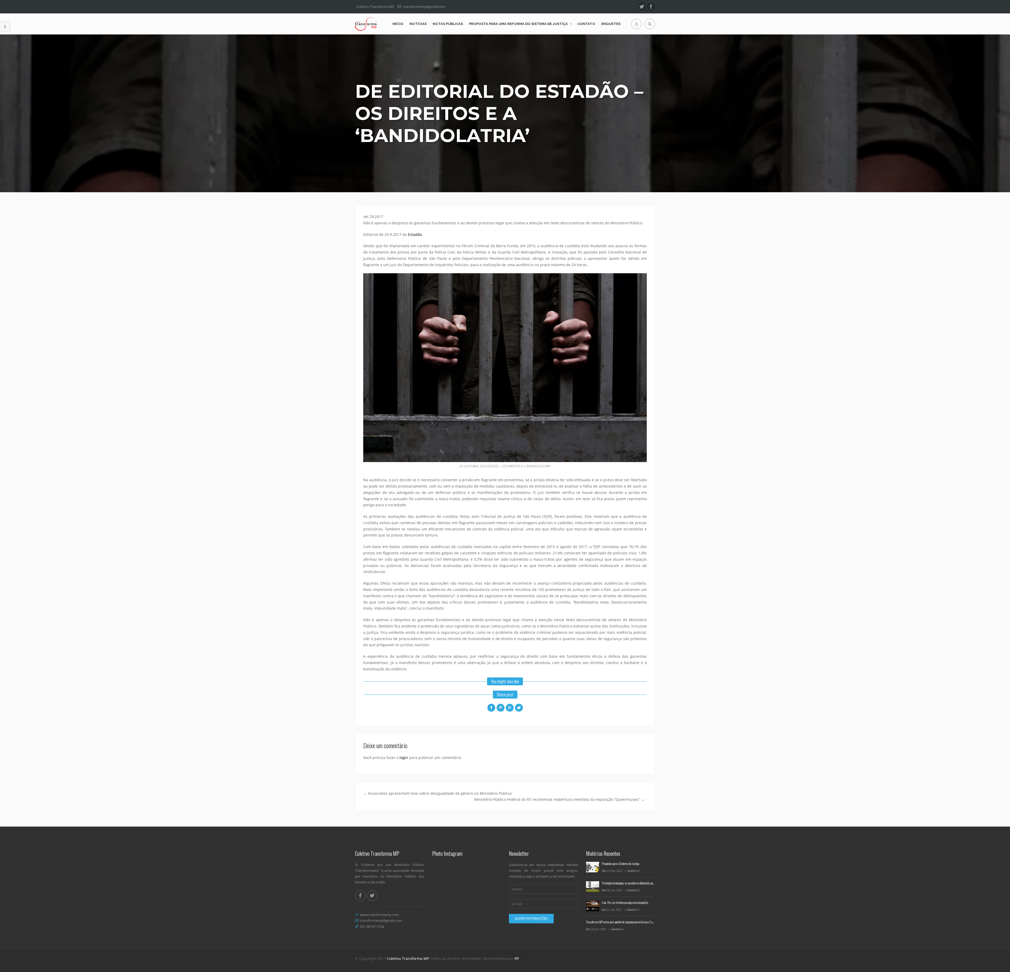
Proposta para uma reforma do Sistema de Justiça (518, 24)
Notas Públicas (448, 24)
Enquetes (610, 24)
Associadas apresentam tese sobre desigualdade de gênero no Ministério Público (437, 793)
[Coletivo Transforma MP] (366, 23)
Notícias (418, 24)
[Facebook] (651, 7)
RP (516, 958)
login (404, 757)
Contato (586, 24)
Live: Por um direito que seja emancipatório (625, 902)
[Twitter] (642, 7)
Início (397, 24)
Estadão (415, 234)
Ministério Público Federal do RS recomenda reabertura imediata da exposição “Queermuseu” (559, 799)
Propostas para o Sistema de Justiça (620, 863)
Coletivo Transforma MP (408, 958)
